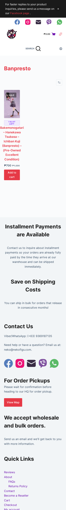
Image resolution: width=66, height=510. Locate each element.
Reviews (9, 472)
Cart (7, 500)
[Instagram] (27, 22)
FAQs (11, 481)
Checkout (10, 505)
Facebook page (20, 13)
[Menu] (60, 34)
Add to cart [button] (12, 175)
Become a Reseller (16, 495)
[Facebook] (17, 22)
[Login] (60, 48)
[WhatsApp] (59, 22)
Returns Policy (17, 486)
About (8, 477)
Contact (9, 491)
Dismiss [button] (58, 8)
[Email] (38, 22)
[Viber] (49, 22)
